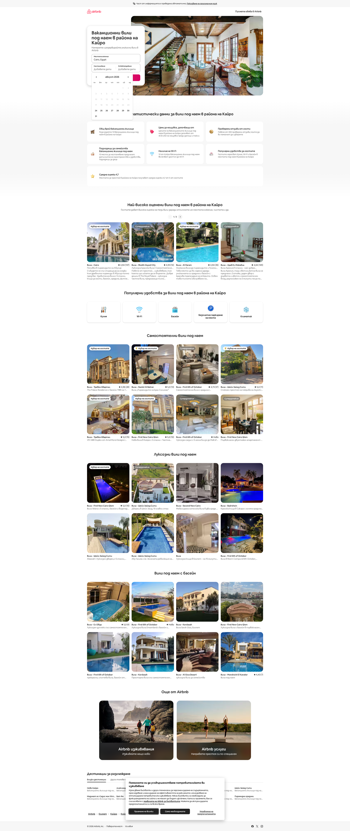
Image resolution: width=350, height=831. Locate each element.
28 (117, 110)
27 (112, 110)
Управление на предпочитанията (206, 812)
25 (101, 110)
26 (107, 110)
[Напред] (180, 217)
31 (96, 116)
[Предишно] (170, 217)
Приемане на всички (143, 811)
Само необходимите (175, 811)
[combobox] (116, 59)
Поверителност (114, 826)
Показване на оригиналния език (202, 3)
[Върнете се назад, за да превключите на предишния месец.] (96, 77)
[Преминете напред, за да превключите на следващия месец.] (128, 77)
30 (128, 110)
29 (123, 110)
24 (96, 110)
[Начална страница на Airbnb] (94, 11)
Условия (129, 826)
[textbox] (104, 69)
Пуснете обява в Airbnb (248, 11)
